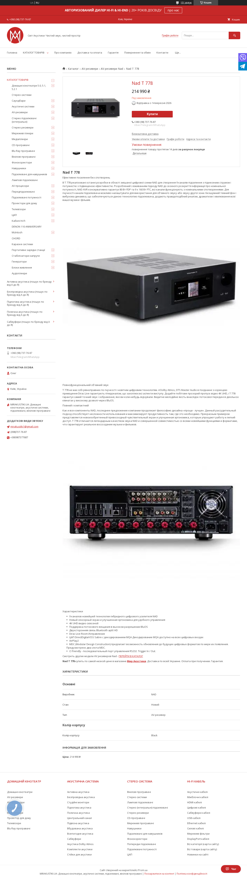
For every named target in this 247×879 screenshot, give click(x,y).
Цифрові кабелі (196, 807)
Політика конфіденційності (192, 873)
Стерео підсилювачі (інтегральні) (24, 119)
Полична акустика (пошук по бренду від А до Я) (24, 313)
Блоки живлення (22, 267)
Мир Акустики (136, 661)
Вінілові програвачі (24, 156)
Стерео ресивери (22, 127)
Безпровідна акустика (81, 797)
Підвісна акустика (78, 823)
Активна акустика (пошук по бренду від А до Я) (29, 283)
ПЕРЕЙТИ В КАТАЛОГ (131, 656)
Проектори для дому (24, 203)
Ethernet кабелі (196, 823)
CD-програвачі (136, 818)
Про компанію (63, 52)
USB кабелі (193, 818)
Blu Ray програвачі (23, 151)
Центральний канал (79, 818)
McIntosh (17, 232)
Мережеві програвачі (140, 823)
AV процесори (20, 186)
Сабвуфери (74, 839)
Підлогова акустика (79, 807)
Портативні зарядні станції (28, 250)
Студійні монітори (78, 802)
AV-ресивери (90, 68)
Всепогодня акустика (80, 833)
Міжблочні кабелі (197, 797)
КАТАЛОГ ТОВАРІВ (33, 52)
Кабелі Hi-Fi (18, 221)
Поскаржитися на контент (159, 873)
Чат (233, 869)
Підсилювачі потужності (26, 197)
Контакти (162, 52)
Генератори (19, 261)
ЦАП (14, 215)
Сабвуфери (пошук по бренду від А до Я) (28, 323)
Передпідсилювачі (23, 191)
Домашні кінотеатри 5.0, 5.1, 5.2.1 (29, 87)
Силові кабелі (195, 828)
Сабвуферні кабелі (198, 812)
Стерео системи (21, 95)
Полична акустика (78, 812)
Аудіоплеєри (19, 273)
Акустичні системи (23, 106)
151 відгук (186, 2)
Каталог (73, 68)
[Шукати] (234, 35)
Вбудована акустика (80, 828)
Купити (152, 114)
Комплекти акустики (79, 849)
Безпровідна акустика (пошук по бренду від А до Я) (27, 293)
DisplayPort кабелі (198, 839)
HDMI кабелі (194, 802)
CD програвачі (21, 145)
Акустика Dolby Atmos (80, 844)
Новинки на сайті (197, 854)
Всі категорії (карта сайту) (203, 844)
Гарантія (113, 52)
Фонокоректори (22, 162)
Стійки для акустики (79, 854)
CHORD (16, 238)
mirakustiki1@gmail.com (24, 426)
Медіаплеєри (20, 139)
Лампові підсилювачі (25, 180)
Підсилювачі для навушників (29, 174)
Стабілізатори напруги (26, 255)
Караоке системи (22, 244)
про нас (173, 10)
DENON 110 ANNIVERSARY (26, 226)
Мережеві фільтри (198, 833)
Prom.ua (142, 870)
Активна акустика (78, 792)
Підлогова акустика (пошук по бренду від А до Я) (25, 303)
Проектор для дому (19, 818)
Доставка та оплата (89, 52)
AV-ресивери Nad (112, 68)
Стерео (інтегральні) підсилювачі (147, 807)
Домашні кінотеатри (19, 792)
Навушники (19, 168)
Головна (12, 52)
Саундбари (18, 100)
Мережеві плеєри (22, 133)
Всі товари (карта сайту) (202, 849)
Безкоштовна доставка (145, 133)
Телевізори (19, 209)
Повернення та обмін (137, 52)
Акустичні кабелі (197, 792)
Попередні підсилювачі (141, 844)
